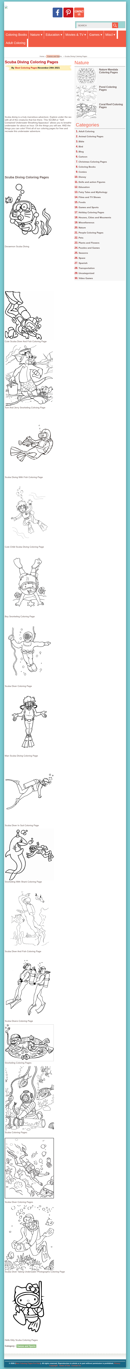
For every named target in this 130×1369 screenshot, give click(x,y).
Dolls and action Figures (92, 182)
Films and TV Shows (90, 197)
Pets (81, 237)
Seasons (83, 253)
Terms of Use (64, 1365)
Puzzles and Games (89, 248)
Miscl (109, 34)
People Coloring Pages (91, 232)
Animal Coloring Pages (91, 136)
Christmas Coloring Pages (93, 161)
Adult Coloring (15, 43)
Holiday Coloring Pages (91, 212)
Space (82, 258)
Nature (35, 34)
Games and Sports (54, 56)
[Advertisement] (40, 93)
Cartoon (83, 156)
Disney (82, 177)
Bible (81, 141)
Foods (82, 202)
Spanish (83, 263)
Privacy (117, 1363)
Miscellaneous (86, 222)
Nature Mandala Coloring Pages (108, 71)
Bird (81, 146)
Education (53, 34)
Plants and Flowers (89, 243)
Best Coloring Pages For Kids (28, 1363)
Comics (83, 172)
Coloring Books (16, 34)
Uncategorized (86, 273)
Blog (81, 151)
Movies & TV (74, 34)
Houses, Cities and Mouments (95, 217)
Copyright (53, 1365)
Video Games (86, 278)
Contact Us (76, 1365)
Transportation (87, 268)
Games (94, 34)
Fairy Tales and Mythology (93, 192)
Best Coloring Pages (26, 67)
